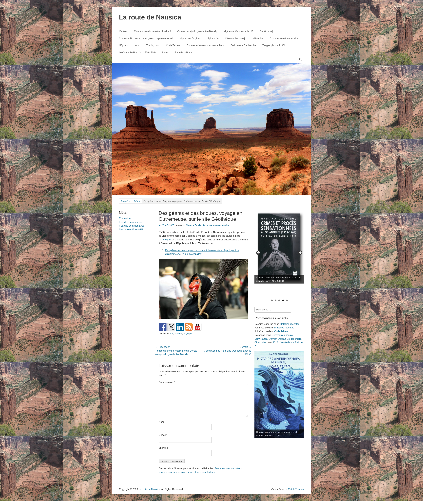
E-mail (163, 434)
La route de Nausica (150, 17)
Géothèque (165, 239)
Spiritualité (212, 38)
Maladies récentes (290, 323)
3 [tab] (279, 300)
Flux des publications (130, 222)
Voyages (188, 333)
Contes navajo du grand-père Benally (197, 31)
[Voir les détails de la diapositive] (279, 247)
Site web (163, 447)
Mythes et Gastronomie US (238, 31)
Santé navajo (267, 31)
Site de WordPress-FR (131, 229)
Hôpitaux (124, 45)
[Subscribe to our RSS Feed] (189, 327)
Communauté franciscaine (284, 38)
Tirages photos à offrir (274, 45)
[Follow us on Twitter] (171, 327)
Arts (137, 45)
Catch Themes (296, 489)
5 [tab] (287, 300)
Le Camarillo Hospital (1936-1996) (137, 52)
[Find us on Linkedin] (180, 327)
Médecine (258, 38)
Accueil (125, 201)
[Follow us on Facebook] (163, 327)
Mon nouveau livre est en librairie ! (152, 31)
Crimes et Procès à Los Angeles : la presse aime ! (146, 38)
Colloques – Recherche (243, 45)
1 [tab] (272, 300)
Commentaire (167, 382)
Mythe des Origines (190, 38)
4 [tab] (283, 300)
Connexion (125, 218)
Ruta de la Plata (183, 52)
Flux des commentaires (131, 225)
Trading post (152, 45)
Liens (165, 52)
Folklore (178, 333)
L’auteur (123, 31)
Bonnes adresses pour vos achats (205, 45)
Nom (162, 421)
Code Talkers (173, 45)
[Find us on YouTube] (198, 327)
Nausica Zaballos (194, 225)
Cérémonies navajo (235, 38)
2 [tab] (275, 300)
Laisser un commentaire (217, 225)
